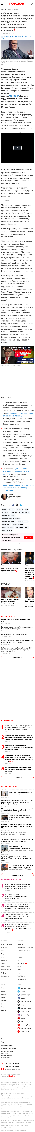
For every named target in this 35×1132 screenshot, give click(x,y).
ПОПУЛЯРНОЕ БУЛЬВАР (11, 880)
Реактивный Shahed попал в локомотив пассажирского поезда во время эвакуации (19, 747)
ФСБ (26, 509)
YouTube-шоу (22, 976)
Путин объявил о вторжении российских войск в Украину (17, 471)
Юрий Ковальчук (7, 530)
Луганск (3, 1010)
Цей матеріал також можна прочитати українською (17, 37)
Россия (4, 509)
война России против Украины (11, 518)
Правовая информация (8, 1048)
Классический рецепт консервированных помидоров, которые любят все (16, 896)
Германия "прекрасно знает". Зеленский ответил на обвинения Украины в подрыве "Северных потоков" (16, 826)
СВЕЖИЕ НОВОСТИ (9, 786)
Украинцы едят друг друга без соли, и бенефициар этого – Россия (17, 641)
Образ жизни (5, 966)
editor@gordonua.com (12, 1069)
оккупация (20, 509)
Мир (12, 573)
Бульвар (5, 584)
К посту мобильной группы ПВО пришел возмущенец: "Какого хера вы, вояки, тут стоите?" (16, 649)
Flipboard (23, 1018)
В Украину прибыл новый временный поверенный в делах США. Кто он (14, 833)
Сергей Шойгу (6, 524)
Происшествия (6, 969)
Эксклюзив (21, 963)
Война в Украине (13, 9)
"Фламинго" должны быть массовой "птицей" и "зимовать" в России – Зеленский (17, 840)
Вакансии (4, 1039)
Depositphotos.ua (6, 1095)
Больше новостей (17, 875)
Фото (19, 966)
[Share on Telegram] (21, 504)
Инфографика (5, 973)
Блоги (19, 954)
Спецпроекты (22, 979)
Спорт (3, 957)
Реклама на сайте (6, 1045)
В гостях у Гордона (24, 950)
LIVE (19, 960)
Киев (2, 988)
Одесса (3, 994)
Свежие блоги (8, 616)
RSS (22, 1021)
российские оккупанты (9, 521)
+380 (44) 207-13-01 (11, 1063)
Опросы (20, 973)
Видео (19, 969)
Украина (11, 509)
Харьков (4, 1000)
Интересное (5, 976)
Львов (3, 991)
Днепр (3, 1004)
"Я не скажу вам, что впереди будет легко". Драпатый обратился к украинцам (17, 810)
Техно (3, 963)
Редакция (4, 1042)
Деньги (3, 950)
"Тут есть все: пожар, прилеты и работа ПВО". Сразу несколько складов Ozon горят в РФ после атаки (17, 868)
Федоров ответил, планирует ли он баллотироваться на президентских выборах (18, 769)
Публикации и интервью (25, 947)
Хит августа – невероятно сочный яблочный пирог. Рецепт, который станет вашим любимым (17, 916)
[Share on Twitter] (17, 504)
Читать (28, 537)
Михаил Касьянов (18, 524)
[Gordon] (16, 3)
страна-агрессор (24, 512)
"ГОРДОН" (14, 96)
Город (3, 984)
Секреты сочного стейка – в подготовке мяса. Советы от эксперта (10, 601)
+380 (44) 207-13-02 (11, 1066)
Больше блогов (17, 657)
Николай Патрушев (7, 527)
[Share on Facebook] (13, 504)
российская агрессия (8, 515)
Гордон (3, 9)
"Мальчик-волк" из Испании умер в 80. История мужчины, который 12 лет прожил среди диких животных (19, 727)
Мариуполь (4, 1007)
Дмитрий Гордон (22, 521)
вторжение (5, 512)
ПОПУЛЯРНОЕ (7, 721)
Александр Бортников (22, 527)
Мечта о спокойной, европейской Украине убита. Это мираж (16, 628)
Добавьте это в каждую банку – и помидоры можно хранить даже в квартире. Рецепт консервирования (18, 906)
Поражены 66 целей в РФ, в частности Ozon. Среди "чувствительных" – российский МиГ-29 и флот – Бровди (17, 802)
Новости (4, 940)
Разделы (20, 940)
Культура (4, 960)
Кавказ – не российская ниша (14, 634)
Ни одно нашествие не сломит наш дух (20, 793)
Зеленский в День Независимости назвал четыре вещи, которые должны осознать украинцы (17, 849)
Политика (14, 512)
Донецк (3, 997)
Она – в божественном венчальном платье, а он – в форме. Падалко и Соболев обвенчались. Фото (17, 886)
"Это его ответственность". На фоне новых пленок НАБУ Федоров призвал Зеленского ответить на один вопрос (19, 737)
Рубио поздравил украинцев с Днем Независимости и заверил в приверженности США (17, 858)
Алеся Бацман (25, 1011)
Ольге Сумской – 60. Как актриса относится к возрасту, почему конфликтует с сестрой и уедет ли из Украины (18, 927)
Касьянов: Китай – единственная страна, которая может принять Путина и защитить (10, 568)
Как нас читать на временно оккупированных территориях (7, 1054)
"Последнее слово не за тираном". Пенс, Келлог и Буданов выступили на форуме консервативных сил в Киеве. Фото (19, 758)
